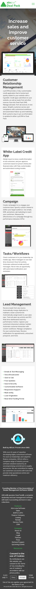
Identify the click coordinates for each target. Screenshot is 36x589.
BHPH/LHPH (18, 513)
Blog (18, 533)
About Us (18, 531)
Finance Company (18, 515)
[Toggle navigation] (33, 4)
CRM (18, 524)
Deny (13, 577)
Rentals (18, 520)
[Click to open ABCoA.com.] (18, 439)
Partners (18, 537)
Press (18, 540)
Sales (18, 511)
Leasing (18, 517)
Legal (18, 535)
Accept (22, 577)
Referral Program (18, 542)
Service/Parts (18, 522)
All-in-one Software (18, 508)
